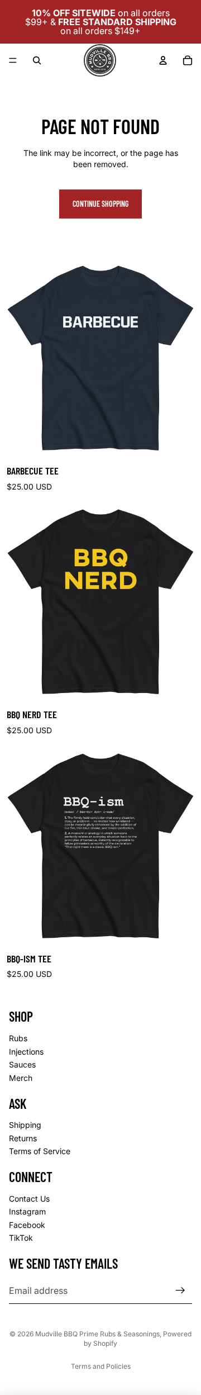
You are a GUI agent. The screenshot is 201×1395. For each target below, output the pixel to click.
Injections (26, 1051)
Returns (23, 1138)
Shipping (25, 1125)
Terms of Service (39, 1151)
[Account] (163, 60)
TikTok (21, 1238)
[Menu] (13, 60)
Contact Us (29, 1198)
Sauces (22, 1064)
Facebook (27, 1225)
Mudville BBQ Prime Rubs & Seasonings (97, 1334)
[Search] (37, 60)
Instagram (27, 1212)
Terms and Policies (101, 1366)
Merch (20, 1078)
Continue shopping (100, 203)
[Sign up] (180, 1290)
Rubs (18, 1038)
